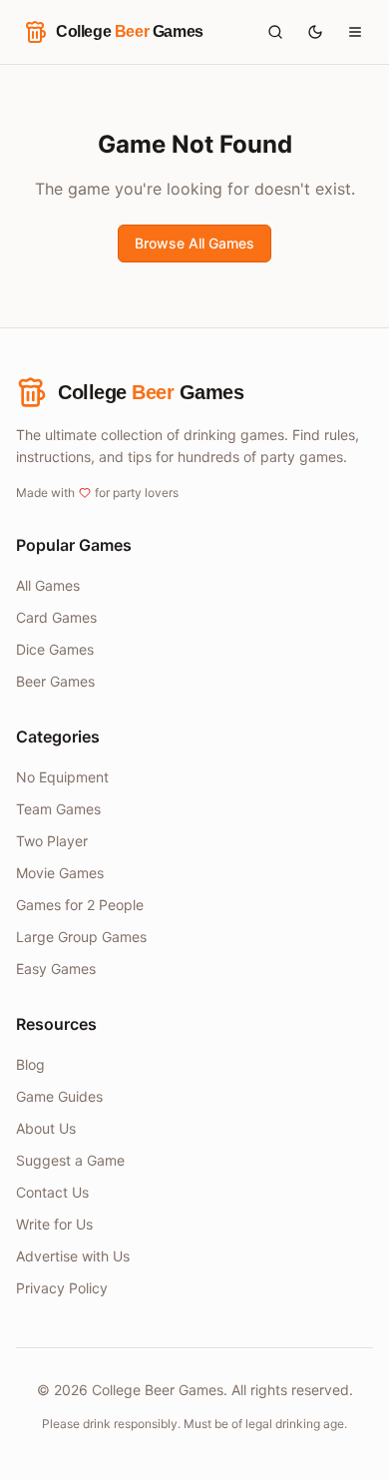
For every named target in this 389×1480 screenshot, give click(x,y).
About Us (46, 1128)
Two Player (52, 840)
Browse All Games (194, 243)
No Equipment (62, 776)
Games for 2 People (80, 904)
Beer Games (55, 681)
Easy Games (56, 968)
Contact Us (52, 1192)
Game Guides (59, 1096)
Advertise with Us (73, 1255)
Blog (30, 1064)
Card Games (56, 617)
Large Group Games (81, 936)
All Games (48, 585)
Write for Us (54, 1224)
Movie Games (60, 872)
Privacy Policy (62, 1287)
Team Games (58, 808)
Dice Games (55, 649)
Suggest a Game (70, 1160)
